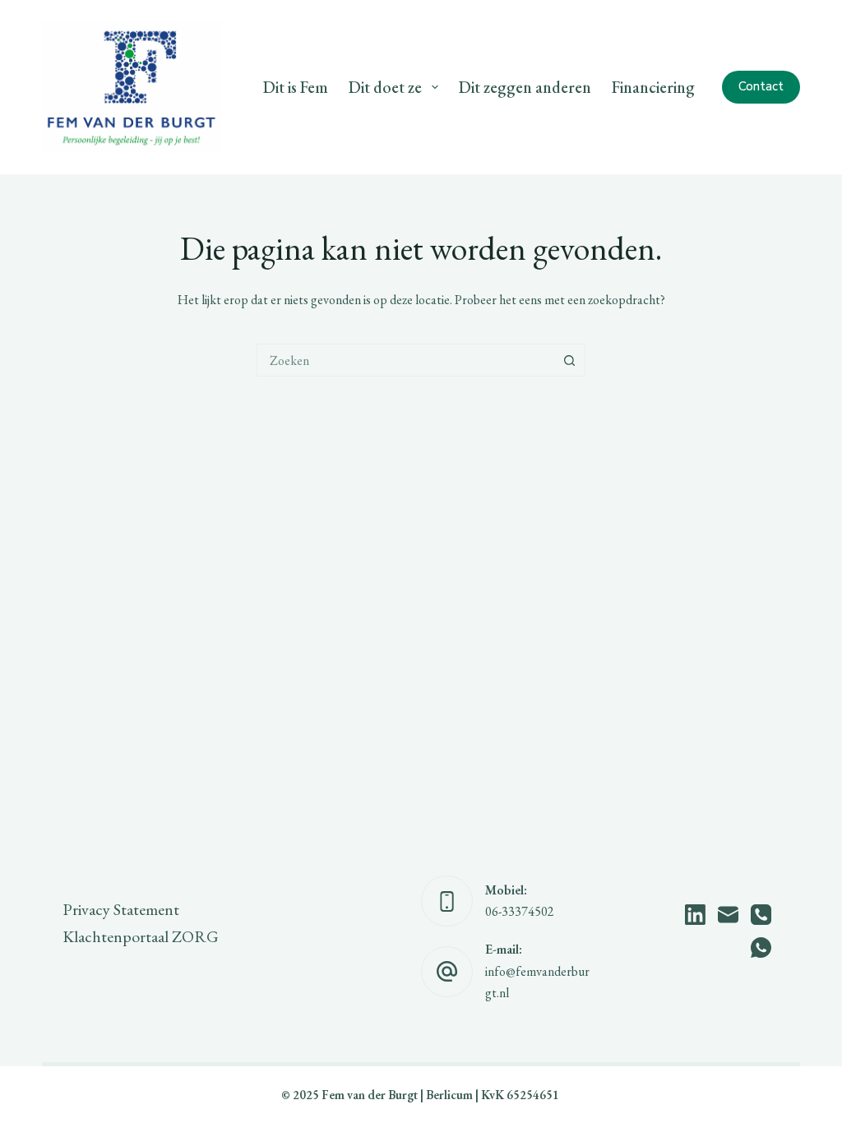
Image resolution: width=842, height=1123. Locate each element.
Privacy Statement (120, 909)
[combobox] (405, 360)
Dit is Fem (295, 87)
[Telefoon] (761, 914)
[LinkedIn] (695, 914)
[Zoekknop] (569, 360)
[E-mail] (728, 914)
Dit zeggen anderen (525, 87)
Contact (761, 86)
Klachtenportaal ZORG (140, 936)
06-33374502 (519, 911)
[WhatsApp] (761, 947)
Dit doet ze (385, 87)
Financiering (653, 87)
